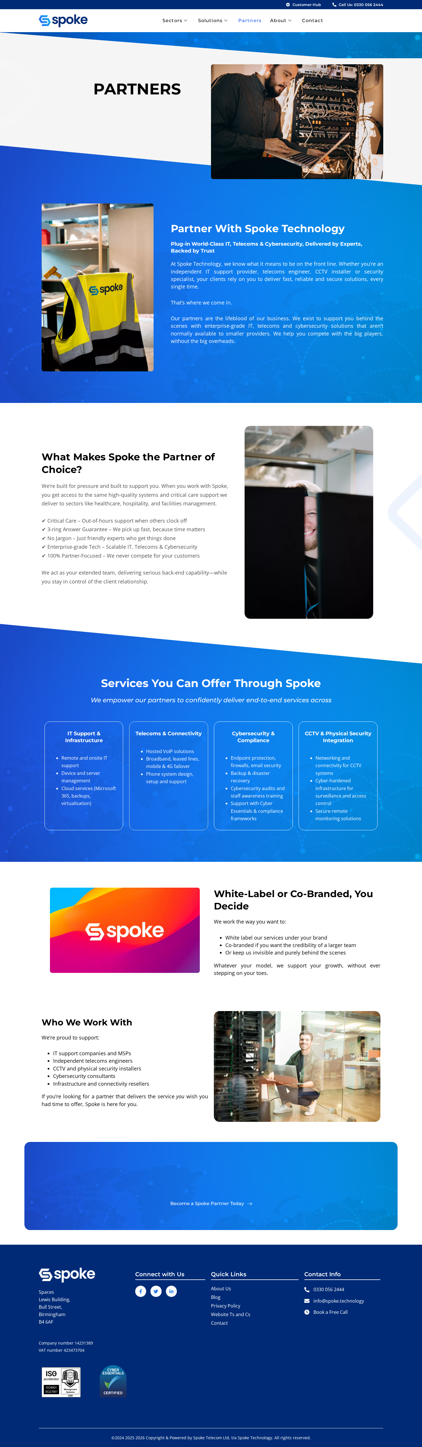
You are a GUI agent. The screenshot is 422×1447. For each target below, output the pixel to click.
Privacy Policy (225, 1306)
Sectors (172, 20)
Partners (250, 20)
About (278, 20)
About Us (221, 1288)
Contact (312, 20)
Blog (215, 1297)
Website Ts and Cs (230, 1314)
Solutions (210, 20)
